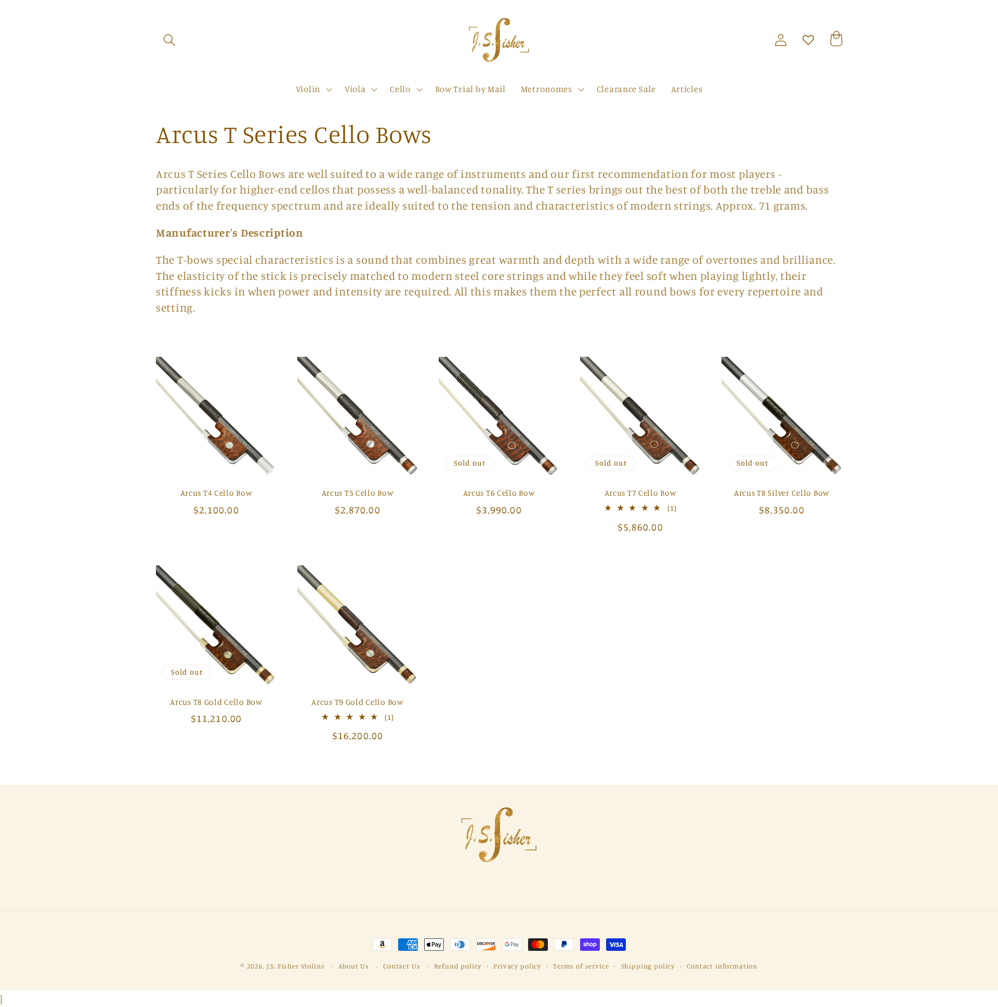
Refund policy (457, 966)
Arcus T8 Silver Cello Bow (782, 493)
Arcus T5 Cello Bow (358, 493)
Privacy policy (517, 966)
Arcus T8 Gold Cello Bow (216, 702)
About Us (353, 966)
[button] (169, 40)
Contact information (722, 966)
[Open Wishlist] (808, 40)
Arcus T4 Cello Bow (216, 493)
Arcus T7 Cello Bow (641, 493)
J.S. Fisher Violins (296, 966)
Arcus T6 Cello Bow (499, 493)
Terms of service (581, 966)
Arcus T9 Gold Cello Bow (357, 702)
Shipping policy (648, 966)
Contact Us (401, 966)
